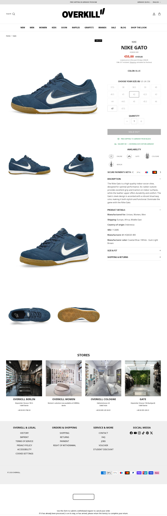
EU (139, 81)
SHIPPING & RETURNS (117, 257)
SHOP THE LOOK (139, 27)
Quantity (134, 116)
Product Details (116, 210)
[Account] (154, 14)
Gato (14, 36)
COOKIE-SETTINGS (24, 453)
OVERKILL (16, 472)
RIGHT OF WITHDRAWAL (64, 445)
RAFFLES (76, 27)
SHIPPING (64, 433)
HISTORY (24, 433)
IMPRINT (24, 437)
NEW (23, 27)
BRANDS (102, 27)
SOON (64, 27)
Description (114, 179)
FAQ (103, 437)
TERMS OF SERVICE (24, 441)
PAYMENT (64, 441)
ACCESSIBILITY (24, 449)
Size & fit (112, 250)
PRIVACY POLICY (24, 445)
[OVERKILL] (83, 14)
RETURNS (64, 437)
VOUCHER (103, 445)
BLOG (123, 27)
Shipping (133, 62)
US (142, 81)
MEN (32, 27)
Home (8, 36)
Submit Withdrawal (84, 497)
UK (145, 81)
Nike (134, 42)
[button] (132, 172)
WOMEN (43, 27)
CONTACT (103, 433)
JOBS (103, 441)
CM (148, 81)
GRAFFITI (89, 27)
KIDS (54, 27)
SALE (113, 27)
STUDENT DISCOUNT (103, 449)
